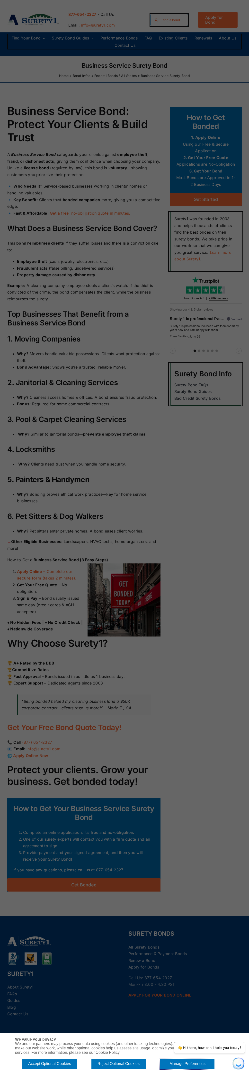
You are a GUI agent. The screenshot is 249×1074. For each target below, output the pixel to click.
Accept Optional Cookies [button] (49, 1064)
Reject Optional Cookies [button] (119, 1064)
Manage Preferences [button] (187, 1064)
